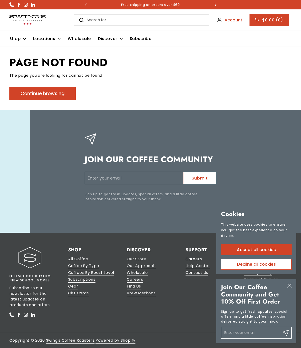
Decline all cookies (256, 264)
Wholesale (137, 272)
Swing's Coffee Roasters (70, 340)
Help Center (198, 265)
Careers (135, 279)
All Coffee (78, 259)
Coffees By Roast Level (91, 272)
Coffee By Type (83, 265)
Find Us (134, 286)
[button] (269, 20)
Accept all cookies (256, 249)
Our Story (136, 259)
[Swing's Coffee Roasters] (27, 20)
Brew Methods (141, 293)
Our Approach (141, 265)
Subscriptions (81, 279)
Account (233, 20)
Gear (73, 286)
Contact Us (197, 272)
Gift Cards (78, 293)
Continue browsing (42, 93)
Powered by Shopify (115, 340)
